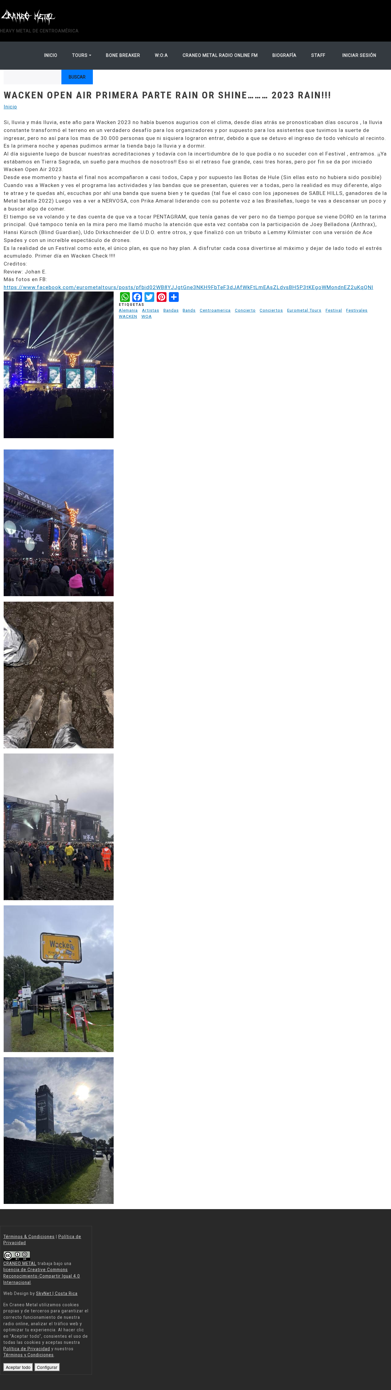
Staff (318, 55)
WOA (146, 316)
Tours (80, 55)
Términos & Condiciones (29, 1236)
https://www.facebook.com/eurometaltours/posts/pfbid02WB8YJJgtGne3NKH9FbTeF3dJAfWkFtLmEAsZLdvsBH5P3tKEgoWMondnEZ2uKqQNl (188, 287)
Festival (334, 310)
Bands (189, 310)
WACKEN (128, 316)
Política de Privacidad (26, 1348)
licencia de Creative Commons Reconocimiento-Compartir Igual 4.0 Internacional (41, 1276)
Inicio (50, 55)
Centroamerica (215, 310)
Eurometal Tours (304, 310)
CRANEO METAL (19, 1263)
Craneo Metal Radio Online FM (220, 55)
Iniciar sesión (359, 55)
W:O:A (161, 55)
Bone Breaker (123, 55)
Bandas (171, 310)
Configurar (47, 1367)
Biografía (284, 55)
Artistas (150, 310)
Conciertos (271, 310)
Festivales (356, 310)
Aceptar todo (18, 1367)
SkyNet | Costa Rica (57, 1293)
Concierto (245, 310)
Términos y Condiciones (28, 1354)
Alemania (128, 310)
